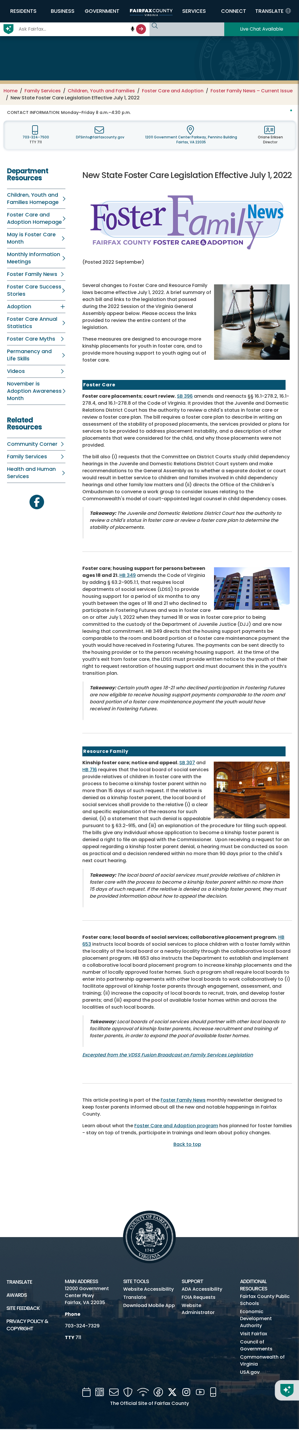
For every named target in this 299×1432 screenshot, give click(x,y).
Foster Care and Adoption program (176, 1125)
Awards (16, 1295)
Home (11, 90)
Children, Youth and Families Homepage (33, 198)
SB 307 (187, 762)
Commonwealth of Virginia (262, 1360)
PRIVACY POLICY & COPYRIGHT (27, 1325)
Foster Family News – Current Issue (252, 90)
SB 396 (185, 396)
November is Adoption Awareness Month (34, 391)
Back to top (187, 1144)
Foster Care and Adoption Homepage (34, 218)
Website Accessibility (148, 1289)
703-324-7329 (82, 1325)
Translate (19, 1281)
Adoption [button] (19, 306)
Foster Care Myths (31, 338)
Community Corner (32, 444)
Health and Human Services (31, 473)
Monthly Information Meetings (33, 258)
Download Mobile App (149, 1305)
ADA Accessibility (202, 1289)
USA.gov (250, 1372)
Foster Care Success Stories (34, 290)
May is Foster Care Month (31, 238)
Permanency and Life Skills (29, 355)
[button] (23, 11)
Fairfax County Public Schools (265, 1300)
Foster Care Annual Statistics (32, 323)
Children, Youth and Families (101, 90)
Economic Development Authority (256, 1318)
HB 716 (89, 769)
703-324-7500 (35, 137)
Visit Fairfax (253, 1333)
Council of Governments (256, 1345)
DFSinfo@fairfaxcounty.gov (100, 137)
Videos (16, 371)
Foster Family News (32, 274)
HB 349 (127, 575)
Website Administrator (198, 1309)
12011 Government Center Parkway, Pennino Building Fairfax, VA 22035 (191, 140)
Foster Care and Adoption (173, 90)
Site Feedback (23, 1308)
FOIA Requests (198, 1297)
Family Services (43, 90)
